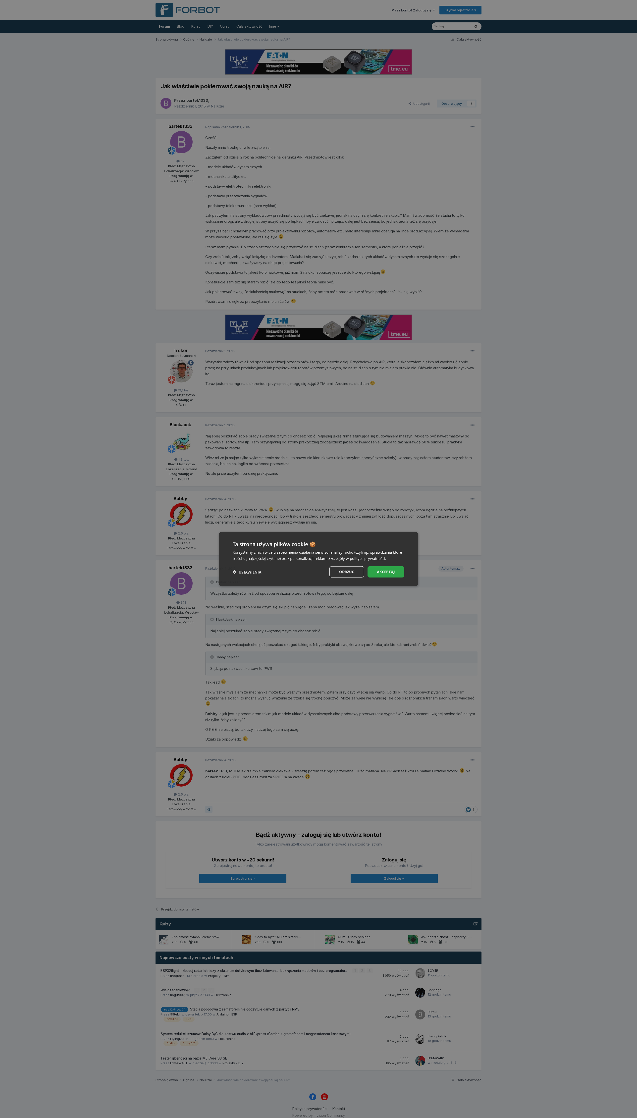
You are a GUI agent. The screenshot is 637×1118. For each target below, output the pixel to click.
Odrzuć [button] (346, 571)
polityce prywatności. (368, 558)
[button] (247, 572)
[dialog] (318, 559)
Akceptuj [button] (386, 571)
